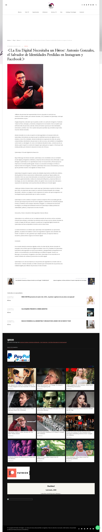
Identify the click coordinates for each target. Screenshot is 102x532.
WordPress (25, 529)
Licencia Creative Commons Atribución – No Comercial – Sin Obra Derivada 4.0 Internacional (43, 342)
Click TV (27, 12)
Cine (61, 12)
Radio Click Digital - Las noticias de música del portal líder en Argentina (32, 527)
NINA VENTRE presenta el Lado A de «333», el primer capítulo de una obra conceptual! (48, 297)
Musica (20, 12)
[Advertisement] (51, 26)
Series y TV (54, 12)
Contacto (82, 12)
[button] (97, 527)
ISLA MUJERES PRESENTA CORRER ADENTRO (34, 309)
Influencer (45, 12)
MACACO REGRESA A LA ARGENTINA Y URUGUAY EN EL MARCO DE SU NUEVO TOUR (46, 321)
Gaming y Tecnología (71, 12)
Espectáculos (36, 12)
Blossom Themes (13, 529)
